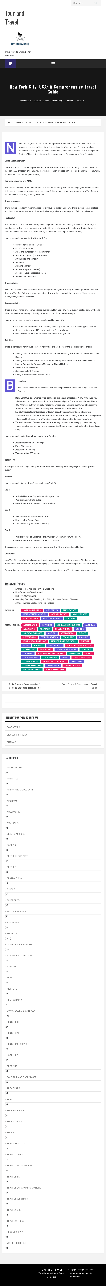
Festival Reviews (49, 637)
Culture (51, 633)
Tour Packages (30, 657)
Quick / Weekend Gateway (79, 645)
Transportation (82, 657)
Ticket (88, 653)
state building (30, 618)
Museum (85, 641)
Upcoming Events (31, 670)
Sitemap (11, 742)
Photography (54, 645)
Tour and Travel (14, 17)
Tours (65, 657)
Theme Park (74, 653)
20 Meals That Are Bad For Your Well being (34, 589)
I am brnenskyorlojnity (74, 100)
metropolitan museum (34, 614)
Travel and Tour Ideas (54, 661)
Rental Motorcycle (66, 649)
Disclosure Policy (17, 735)
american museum (32, 610)
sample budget (80, 614)
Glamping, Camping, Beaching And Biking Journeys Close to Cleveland (47, 599)
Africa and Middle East (68, 625)
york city (70, 618)
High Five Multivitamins (25, 596)
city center (52, 610)
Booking (80, 629)
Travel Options (72, 666)
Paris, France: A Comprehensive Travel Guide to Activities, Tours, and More (26, 686)
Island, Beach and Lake (34, 641)
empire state (69, 610)
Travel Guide (53, 666)
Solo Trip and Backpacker (51, 653)
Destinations (67, 633)
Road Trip (86, 649)
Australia (45, 629)
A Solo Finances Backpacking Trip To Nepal (35, 603)
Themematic (74, 1276)
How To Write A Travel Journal (29, 592)
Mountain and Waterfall (63, 641)
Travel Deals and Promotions (24, 1188)
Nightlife (38, 645)
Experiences (29, 637)
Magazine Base (83, 1273)
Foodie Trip (68, 637)
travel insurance (52, 618)
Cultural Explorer (32, 633)
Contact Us (13, 727)
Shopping (27, 653)
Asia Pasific (29, 629)
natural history (59, 614)
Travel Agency (30, 661)
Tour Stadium (50, 657)
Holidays (83, 637)
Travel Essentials (32, 666)
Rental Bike (29, 649)
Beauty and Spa (62, 629)
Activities (47, 625)
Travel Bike (76, 661)
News (26, 645)
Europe (82, 633)
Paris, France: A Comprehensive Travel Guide (79, 686)
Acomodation (30, 625)
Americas (90, 625)
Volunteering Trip (55, 670)
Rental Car (45, 649)
